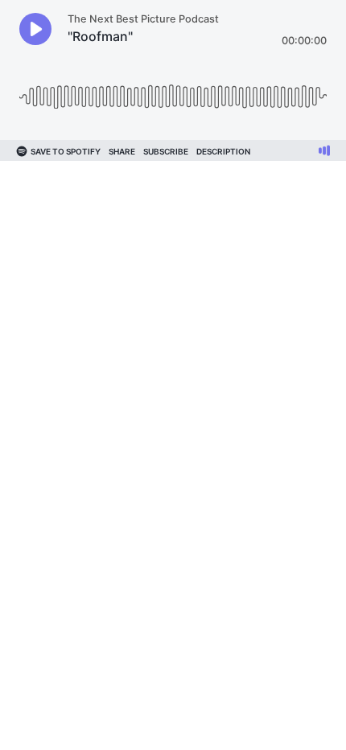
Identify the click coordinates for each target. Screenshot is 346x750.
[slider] (173, 90)
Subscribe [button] (165, 151)
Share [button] (122, 151)
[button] (35, 29)
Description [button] (223, 151)
